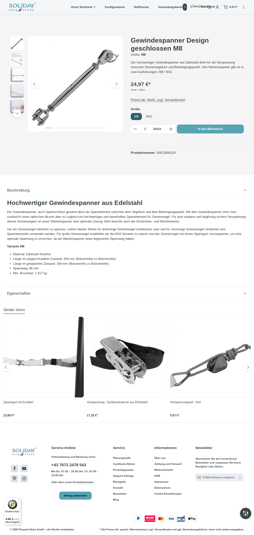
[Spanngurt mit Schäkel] (43, 357)
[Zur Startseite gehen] (22, 7)
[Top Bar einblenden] (243, 7)
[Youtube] (24, 468)
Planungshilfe (122, 457)
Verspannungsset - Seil (185, 402)
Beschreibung (18, 190)
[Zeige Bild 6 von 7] (93, 128)
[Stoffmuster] (193, 7)
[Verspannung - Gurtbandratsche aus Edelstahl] (127, 357)
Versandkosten (163, 529)
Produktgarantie (123, 469)
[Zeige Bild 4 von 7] (75, 128)
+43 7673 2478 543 (68, 465)
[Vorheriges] (34, 84)
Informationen (165, 448)
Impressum (161, 481)
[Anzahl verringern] (135, 129)
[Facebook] (14, 468)
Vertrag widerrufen (75, 495)
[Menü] (19, 500)
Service (119, 448)
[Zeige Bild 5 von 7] (84, 128)
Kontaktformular (83, 482)
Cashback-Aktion (124, 463)
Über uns (160, 457)
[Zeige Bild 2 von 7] (58, 128)
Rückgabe (119, 481)
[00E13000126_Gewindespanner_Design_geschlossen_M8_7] (75, 84)
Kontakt (118, 487)
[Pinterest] (14, 478)
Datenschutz (162, 487)
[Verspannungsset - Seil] (210, 357)
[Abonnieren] (240, 477)
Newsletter (119, 493)
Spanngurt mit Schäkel (18, 402)
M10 (149, 116)
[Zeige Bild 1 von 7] (49, 128)
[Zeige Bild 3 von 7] (67, 128)
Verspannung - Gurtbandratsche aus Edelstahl (117, 402)
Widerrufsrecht (163, 469)
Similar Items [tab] (14, 310)
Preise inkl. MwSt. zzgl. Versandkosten (158, 100)
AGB (157, 475)
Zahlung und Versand (168, 463)
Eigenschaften (18, 293)
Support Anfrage (123, 475)
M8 (136, 116)
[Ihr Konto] (217, 7)
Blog (116, 499)
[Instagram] (24, 478)
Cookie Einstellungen (168, 493)
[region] (66, 84)
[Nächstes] (185, 7)
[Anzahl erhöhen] (171, 129)
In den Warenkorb (210, 128)
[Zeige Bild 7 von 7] (102, 128)
